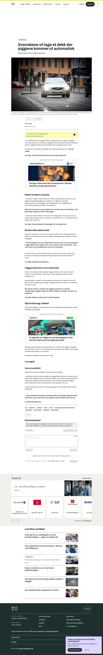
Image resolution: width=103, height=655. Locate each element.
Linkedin (41, 623)
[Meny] (97, 4)
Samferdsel (22, 39)
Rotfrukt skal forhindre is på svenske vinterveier (49, 155)
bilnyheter (34, 402)
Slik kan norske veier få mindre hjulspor (46, 297)
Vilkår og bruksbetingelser (74, 623)
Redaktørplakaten (53, 631)
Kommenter (38, 119)
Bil (26, 407)
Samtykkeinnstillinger (73, 620)
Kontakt (14, 642)
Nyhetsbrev (38, 410)
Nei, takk (87, 649)
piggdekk (46, 410)
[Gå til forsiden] (13, 4)
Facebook (42, 620)
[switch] (75, 135)
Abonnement (15, 637)
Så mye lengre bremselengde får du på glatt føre (49, 224)
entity (51, 407)
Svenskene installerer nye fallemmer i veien (39, 355)
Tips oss (87, 608)
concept (39, 407)
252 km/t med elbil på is (40, 262)
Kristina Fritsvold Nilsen (19, 618)
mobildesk (28, 410)
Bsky (40, 626)
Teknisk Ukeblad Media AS (26, 648)
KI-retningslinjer (71, 626)
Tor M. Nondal (16, 625)
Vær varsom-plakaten (37, 631)
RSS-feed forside (44, 616)
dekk (45, 407)
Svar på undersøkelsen (75, 649)
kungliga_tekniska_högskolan (65, 407)
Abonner (90, 4)
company (32, 407)
